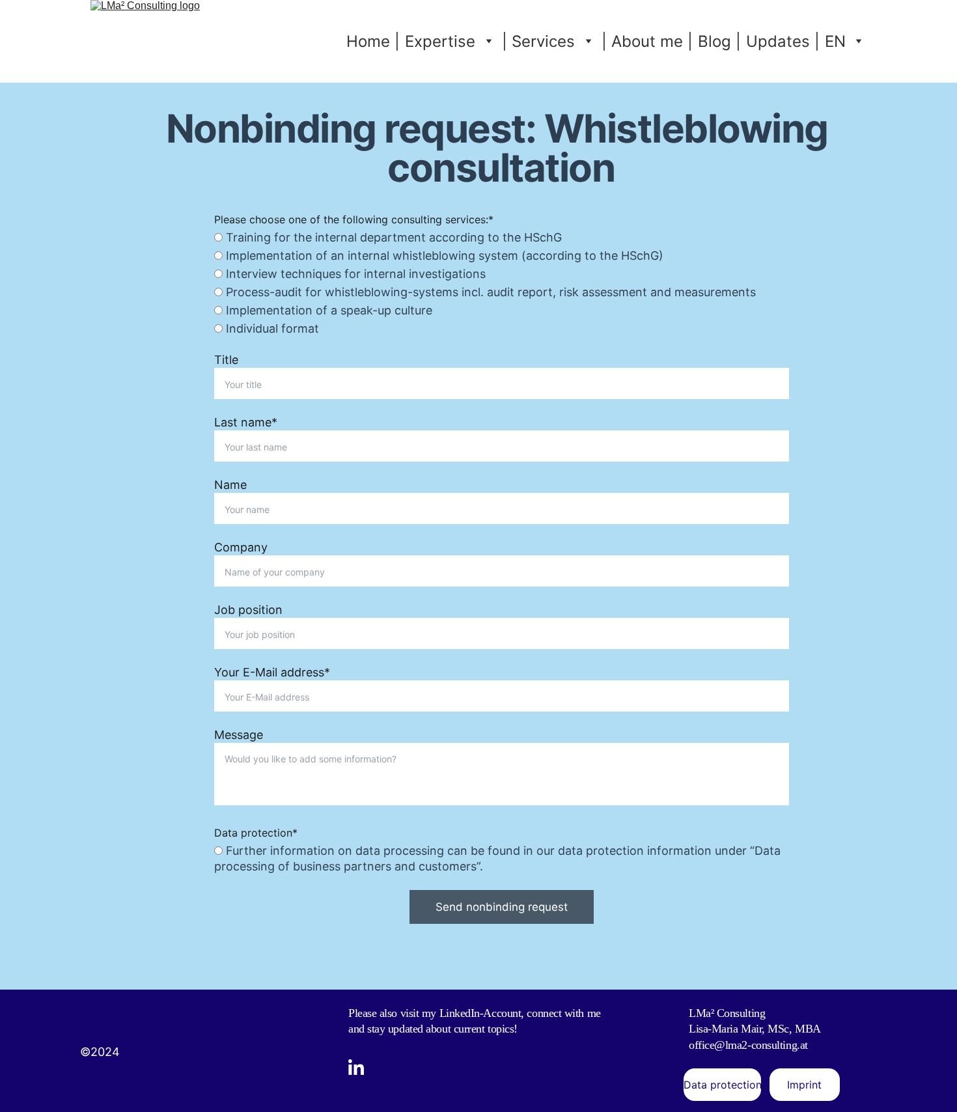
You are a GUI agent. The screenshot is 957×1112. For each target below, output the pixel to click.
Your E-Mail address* (272, 672)
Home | (373, 41)
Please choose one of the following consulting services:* (353, 219)
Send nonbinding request (502, 906)
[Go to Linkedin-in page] (356, 1067)
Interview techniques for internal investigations (354, 274)
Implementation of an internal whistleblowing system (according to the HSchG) (443, 255)
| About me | (647, 41)
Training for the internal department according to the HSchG (392, 237)
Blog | (719, 41)
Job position (248, 610)
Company (241, 547)
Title (226, 360)
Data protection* (256, 832)
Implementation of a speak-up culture (327, 310)
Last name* (245, 422)
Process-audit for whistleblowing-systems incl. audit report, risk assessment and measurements (489, 292)
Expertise (440, 41)
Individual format (271, 328)
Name (230, 485)
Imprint (804, 1084)
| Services (538, 41)
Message (238, 735)
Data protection (722, 1084)
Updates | (783, 41)
